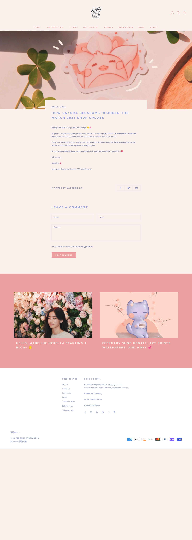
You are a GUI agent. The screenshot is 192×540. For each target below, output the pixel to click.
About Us (66, 389)
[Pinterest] (97, 412)
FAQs (64, 397)
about (154, 27)
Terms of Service (68, 401)
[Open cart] (184, 12)
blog (142, 27)
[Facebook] (85, 412)
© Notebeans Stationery (24, 438)
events (73, 27)
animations (126, 27)
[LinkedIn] (114, 412)
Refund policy (67, 406)
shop (37, 27)
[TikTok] (108, 412)
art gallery (91, 27)
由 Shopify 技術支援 (18, 441)
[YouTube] (103, 412)
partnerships (54, 27)
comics (108, 27)
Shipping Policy (68, 410)
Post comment (63, 255)
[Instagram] (91, 412)
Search (65, 384)
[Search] (178, 12)
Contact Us (66, 393)
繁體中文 (14, 432)
